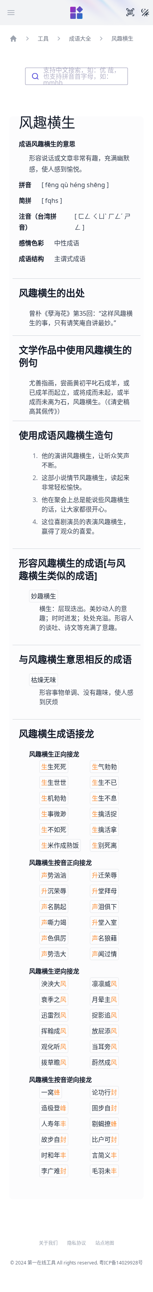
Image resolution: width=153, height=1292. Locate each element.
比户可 (104, 1139)
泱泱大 (53, 983)
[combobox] (76, 76)
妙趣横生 (43, 596)
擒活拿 (104, 829)
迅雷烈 (53, 1015)
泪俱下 (104, 906)
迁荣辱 (104, 875)
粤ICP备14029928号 (121, 1262)
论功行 (104, 1092)
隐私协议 (76, 1243)
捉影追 (104, 1015)
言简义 (104, 1155)
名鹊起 (53, 906)
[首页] (13, 38)
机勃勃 (53, 798)
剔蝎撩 (104, 1123)
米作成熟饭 (60, 845)
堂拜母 (104, 891)
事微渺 (53, 814)
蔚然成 (104, 1062)
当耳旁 (104, 1046)
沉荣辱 (53, 891)
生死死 (53, 766)
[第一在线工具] (76, 12)
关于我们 (48, 1243)
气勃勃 (104, 766)
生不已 (104, 782)
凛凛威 (104, 983)
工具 (43, 38)
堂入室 (104, 922)
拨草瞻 (53, 1062)
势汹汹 (53, 875)
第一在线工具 (41, 1262)
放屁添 (104, 1031)
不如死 (53, 829)
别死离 (104, 845)
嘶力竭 (53, 922)
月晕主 (104, 999)
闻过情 (104, 954)
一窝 (50, 1092)
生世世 (53, 782)
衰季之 (53, 999)
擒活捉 (104, 814)
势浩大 (53, 954)
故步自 (53, 1139)
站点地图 (104, 1243)
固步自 (104, 1108)
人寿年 (53, 1123)
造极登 (53, 1108)
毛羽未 (104, 1171)
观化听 (53, 1046)
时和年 (53, 1155)
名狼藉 (104, 938)
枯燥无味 (43, 679)
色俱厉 (53, 938)
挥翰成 (53, 1031)
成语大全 (80, 38)
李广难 (53, 1171)
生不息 (104, 798)
